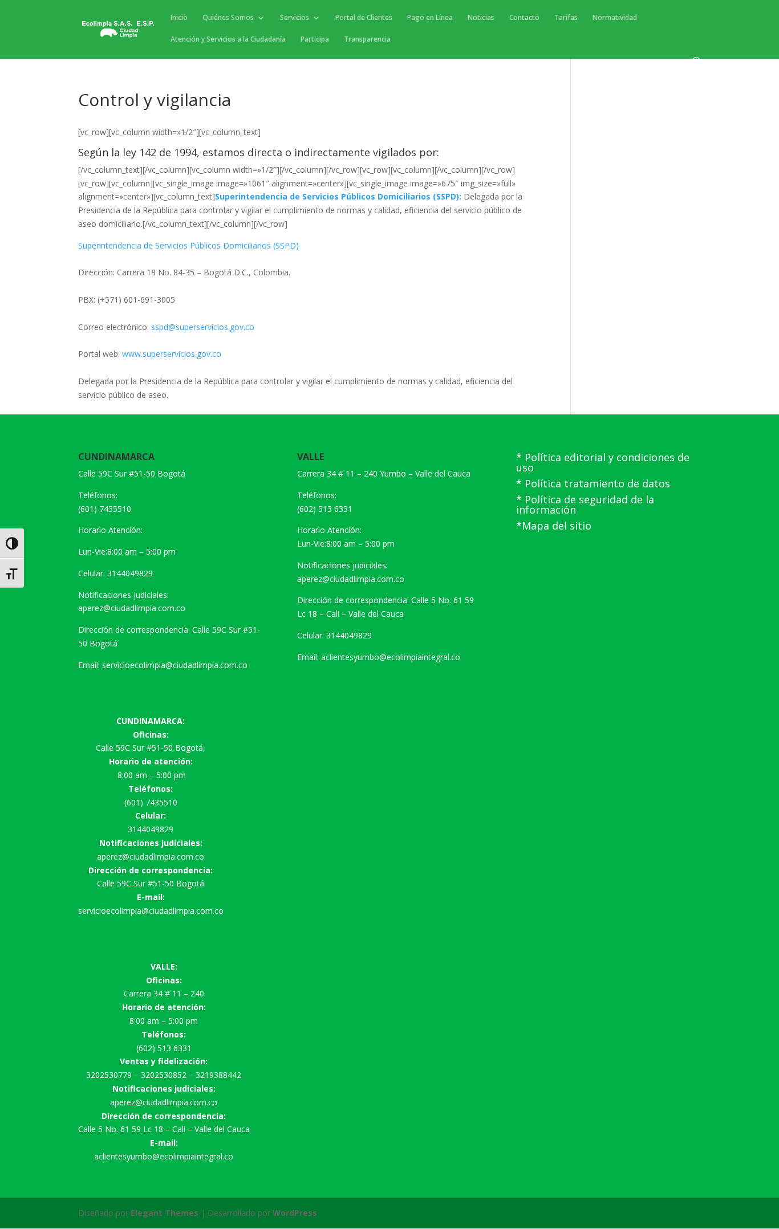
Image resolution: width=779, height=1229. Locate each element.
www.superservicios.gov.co (171, 353)
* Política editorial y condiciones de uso (602, 462)
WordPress (295, 1212)
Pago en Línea (430, 18)
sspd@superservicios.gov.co (201, 327)
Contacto (524, 18)
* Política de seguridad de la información (585, 504)
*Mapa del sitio (553, 525)
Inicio (179, 18)
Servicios (294, 18)
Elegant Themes (164, 1212)
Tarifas (566, 18)
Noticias (481, 18)
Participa (315, 39)
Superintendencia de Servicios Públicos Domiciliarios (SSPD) (188, 245)
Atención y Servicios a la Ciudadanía (228, 39)
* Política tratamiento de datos (593, 483)
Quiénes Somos (228, 18)
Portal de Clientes (363, 18)
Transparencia (367, 39)
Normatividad (615, 18)
